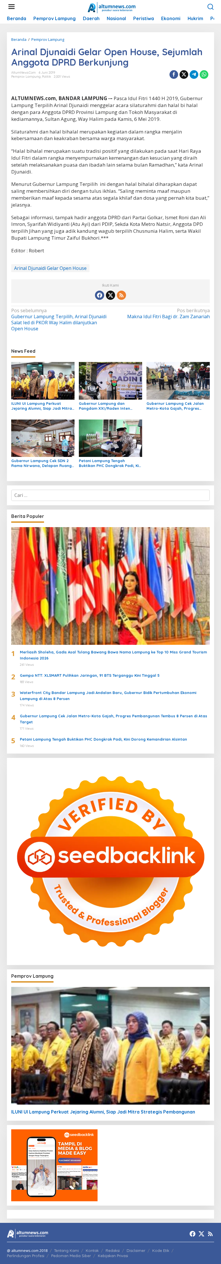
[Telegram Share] (194, 74)
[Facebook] (99, 295)
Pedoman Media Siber (71, 1255)
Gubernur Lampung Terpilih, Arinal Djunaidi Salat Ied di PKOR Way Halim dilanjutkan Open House (58, 319)
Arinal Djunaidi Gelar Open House (50, 268)
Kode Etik (160, 1250)
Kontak (92, 1250)
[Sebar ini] (173, 74)
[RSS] (121, 295)
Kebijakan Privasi (113, 1255)
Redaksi (113, 1250)
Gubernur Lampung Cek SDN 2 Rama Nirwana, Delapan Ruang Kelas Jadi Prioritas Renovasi (41, 463)
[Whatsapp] (204, 74)
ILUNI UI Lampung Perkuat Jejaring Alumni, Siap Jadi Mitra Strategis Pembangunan (41, 406)
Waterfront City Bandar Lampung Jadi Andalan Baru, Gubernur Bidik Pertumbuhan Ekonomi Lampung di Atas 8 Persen (108, 695)
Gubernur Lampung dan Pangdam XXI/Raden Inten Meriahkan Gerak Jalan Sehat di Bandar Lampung (109, 406)
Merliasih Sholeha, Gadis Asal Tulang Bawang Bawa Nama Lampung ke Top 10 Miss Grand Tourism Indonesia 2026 (113, 655)
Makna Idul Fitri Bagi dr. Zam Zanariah (168, 314)
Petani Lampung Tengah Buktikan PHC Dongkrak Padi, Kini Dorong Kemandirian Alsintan (110, 463)
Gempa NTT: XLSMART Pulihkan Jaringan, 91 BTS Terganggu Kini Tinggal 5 (90, 675)
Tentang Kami (66, 1250)
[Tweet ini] (184, 74)
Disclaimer (136, 1250)
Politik (46, 77)
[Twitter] (110, 295)
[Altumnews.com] (111, 7)
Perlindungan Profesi (25, 1255)
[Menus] (11, 7)
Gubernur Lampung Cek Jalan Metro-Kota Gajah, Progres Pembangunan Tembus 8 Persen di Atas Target (176, 406)
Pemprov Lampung (26, 77)
